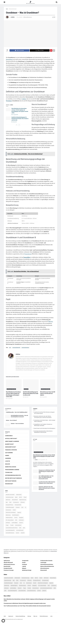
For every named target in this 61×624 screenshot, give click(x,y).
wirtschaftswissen (25, 347)
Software (8, 522)
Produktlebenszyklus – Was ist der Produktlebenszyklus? (16, 412)
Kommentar (8, 509)
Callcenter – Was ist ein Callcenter (17, 423)
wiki (10, 347)
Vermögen (9, 101)
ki (25, 507)
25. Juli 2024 (19, 17)
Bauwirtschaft (9, 444)
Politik (15, 517)
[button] (3, 620)
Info (22, 507)
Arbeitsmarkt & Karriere (12, 441)
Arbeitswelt (18, 494)
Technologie (8, 472)
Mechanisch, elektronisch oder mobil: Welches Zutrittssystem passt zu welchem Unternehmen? (47, 488)
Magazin (7, 464)
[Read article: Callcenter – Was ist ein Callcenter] (7, 424)
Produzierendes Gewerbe (12, 469)
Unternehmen (18, 525)
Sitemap (29, 616)
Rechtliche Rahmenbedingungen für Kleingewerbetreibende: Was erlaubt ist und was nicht (20, 119)
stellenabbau (14, 522)
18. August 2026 (15, 114)
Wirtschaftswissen (12, 8)
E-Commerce (16, 502)
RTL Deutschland (9, 520)
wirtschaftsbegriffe (16, 347)
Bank (16, 497)
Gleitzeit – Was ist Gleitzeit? (11, 420)
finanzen (18, 507)
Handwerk (8, 458)
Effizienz (50, 321)
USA (20, 527)
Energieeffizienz (9, 504)
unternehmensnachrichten (11, 527)
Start (7, 8)
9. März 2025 (14, 121)
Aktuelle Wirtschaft (11, 438)
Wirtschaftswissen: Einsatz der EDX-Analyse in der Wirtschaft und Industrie (47, 393)
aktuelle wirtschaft (10, 494)
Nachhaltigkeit (15, 515)
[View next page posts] (19, 125)
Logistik (7, 461)
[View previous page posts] (16, 125)
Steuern (21, 522)
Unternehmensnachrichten (13, 475)
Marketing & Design (10, 466)
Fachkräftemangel (10, 507)
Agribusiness (9, 435)
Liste (51, 616)
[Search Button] (56, 2)
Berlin (20, 497)
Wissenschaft (9, 483)
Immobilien (27, 257)
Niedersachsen (9, 517)
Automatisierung (9, 497)
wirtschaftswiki (19, 530)
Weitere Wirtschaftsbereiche (13, 478)
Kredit (14, 509)
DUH (10, 502)
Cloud (25, 497)
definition (8, 499)
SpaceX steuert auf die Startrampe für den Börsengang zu (44, 428)
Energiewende (18, 504)
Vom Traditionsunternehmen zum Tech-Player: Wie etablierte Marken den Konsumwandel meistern (46, 477)
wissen (24, 99)
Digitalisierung (22, 499)
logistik (19, 512)
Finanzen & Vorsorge (11, 449)
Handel (7, 455)
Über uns (35, 616)
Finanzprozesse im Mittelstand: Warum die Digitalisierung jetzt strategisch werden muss (47, 471)
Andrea (13, 17)
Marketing (8, 515)
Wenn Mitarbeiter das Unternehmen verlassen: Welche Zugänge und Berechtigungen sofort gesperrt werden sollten (44, 456)
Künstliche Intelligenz (11, 512)
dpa (7, 502)
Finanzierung (27, 254)
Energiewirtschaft (10, 447)
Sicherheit (21, 520)
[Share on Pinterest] (51, 50)
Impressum (10, 616)
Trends (11, 525)
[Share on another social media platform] (54, 50)
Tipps (7, 525)
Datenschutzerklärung (20, 616)
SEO (16, 520)
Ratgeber (21, 517)
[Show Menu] (4, 2)
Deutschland (9, 59)
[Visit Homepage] (30, 2)
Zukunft (22, 532)
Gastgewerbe (9, 452)
